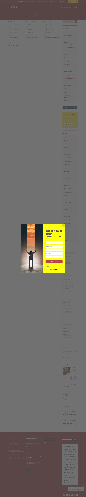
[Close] (63, 225)
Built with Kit (54, 270)
